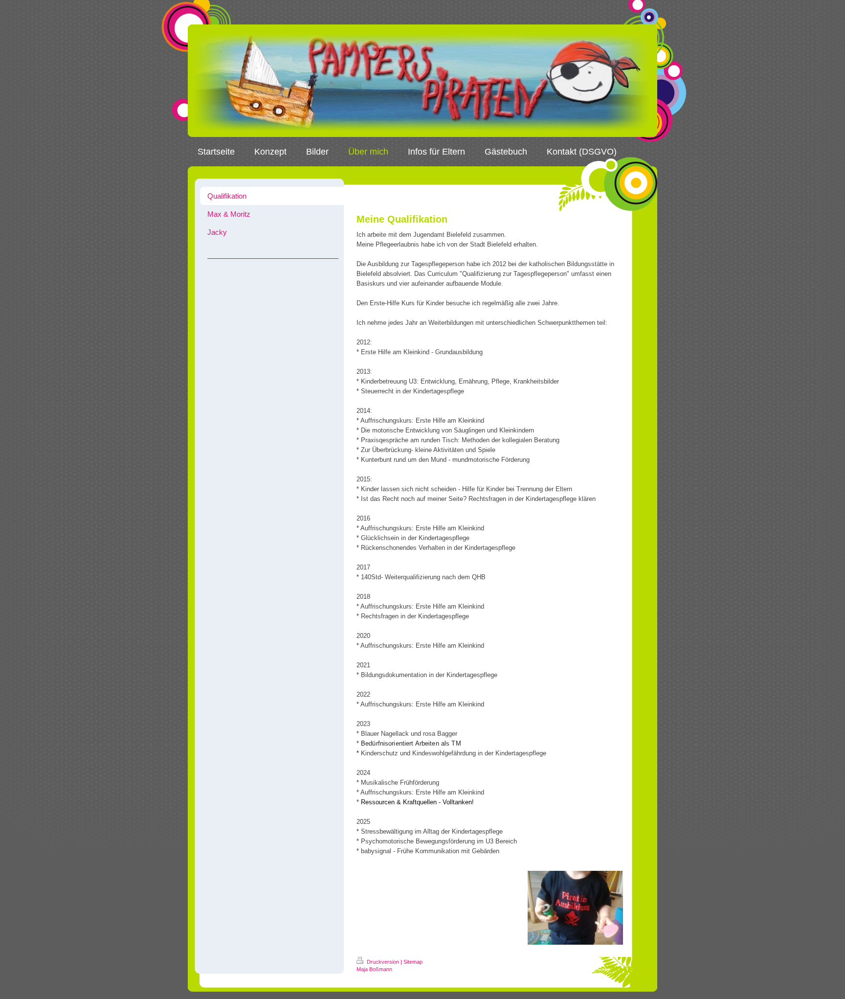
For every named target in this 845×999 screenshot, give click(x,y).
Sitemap (412, 962)
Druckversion (382, 962)
